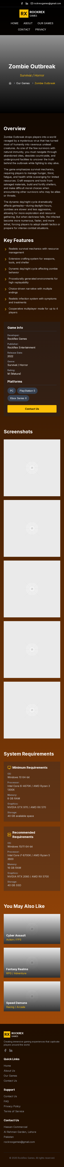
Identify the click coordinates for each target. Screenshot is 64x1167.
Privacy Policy (12, 1106)
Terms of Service (14, 1111)
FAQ (6, 1101)
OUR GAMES (45, 23)
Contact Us (32, 408)
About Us (9, 1070)
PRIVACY (40, 29)
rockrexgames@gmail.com (47, 3)
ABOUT (28, 23)
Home (7, 1065)
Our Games (23, 83)
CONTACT (24, 29)
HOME (14, 23)
